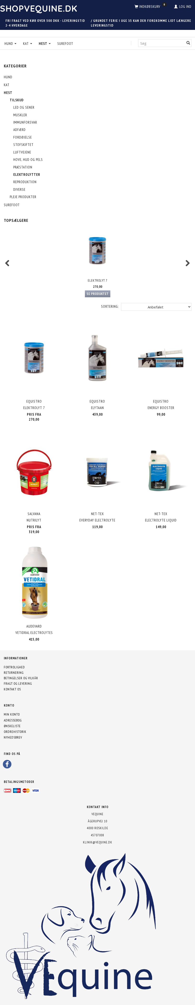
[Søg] (188, 43)
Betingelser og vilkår (21, 678)
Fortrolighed (14, 667)
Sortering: (110, 306)
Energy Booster (161, 407)
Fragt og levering (18, 683)
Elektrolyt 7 (97, 280)
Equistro (34, 401)
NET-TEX (97, 514)
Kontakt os (12, 689)
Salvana (34, 514)
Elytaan (97, 407)
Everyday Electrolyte (97, 520)
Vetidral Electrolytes (34, 632)
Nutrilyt (34, 520)
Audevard (34, 626)
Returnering (14, 672)
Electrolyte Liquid (161, 520)
